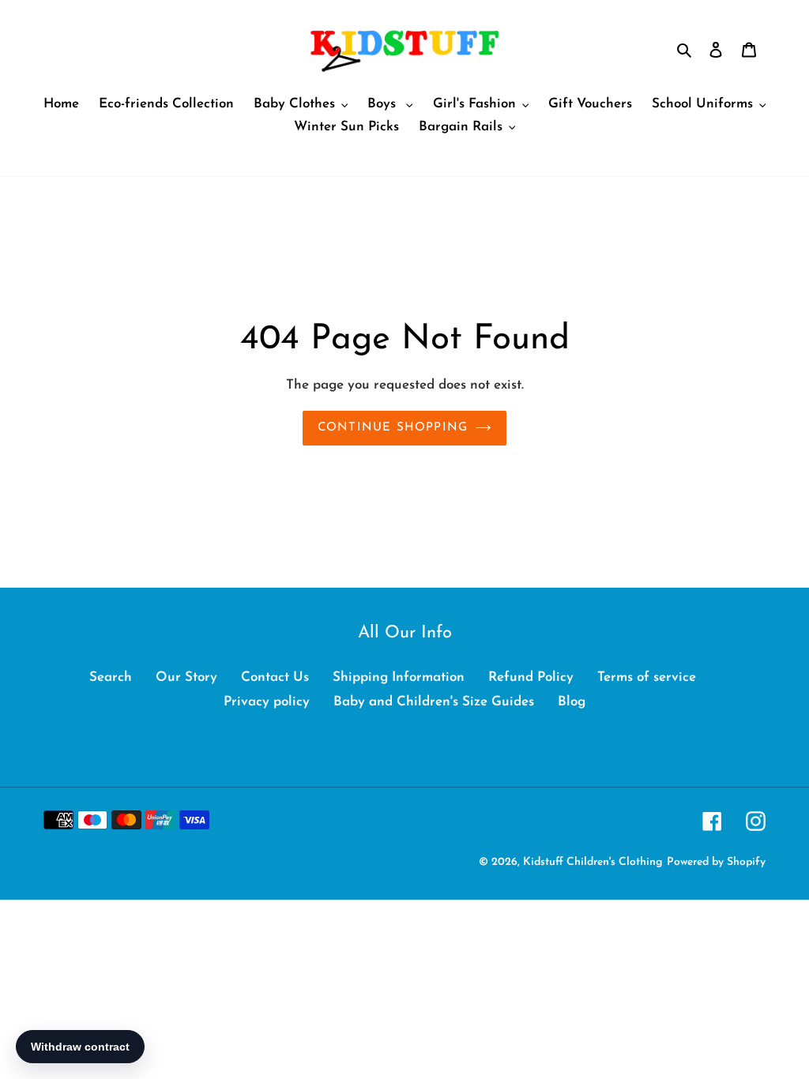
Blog (571, 702)
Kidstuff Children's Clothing (593, 862)
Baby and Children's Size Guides (433, 702)
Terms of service (646, 677)
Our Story (186, 677)
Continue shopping (393, 428)
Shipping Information (399, 677)
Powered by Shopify (716, 862)
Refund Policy (531, 677)
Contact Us (275, 677)
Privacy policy (267, 702)
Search (110, 677)
